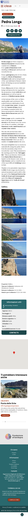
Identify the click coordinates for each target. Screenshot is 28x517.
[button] (14, 35)
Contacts (14, 332)
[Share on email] (20, 30)
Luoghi (6, 10)
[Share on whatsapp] (16, 30)
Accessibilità (22, 507)
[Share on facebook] (8, 30)
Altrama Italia (23, 510)
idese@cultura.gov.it (14, 481)
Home (2, 10)
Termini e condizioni (12, 507)
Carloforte (5, 401)
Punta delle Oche (8, 403)
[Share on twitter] (12, 30)
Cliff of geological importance (10, 406)
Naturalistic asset (7, 14)
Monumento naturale (8, 17)
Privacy (4, 507)
